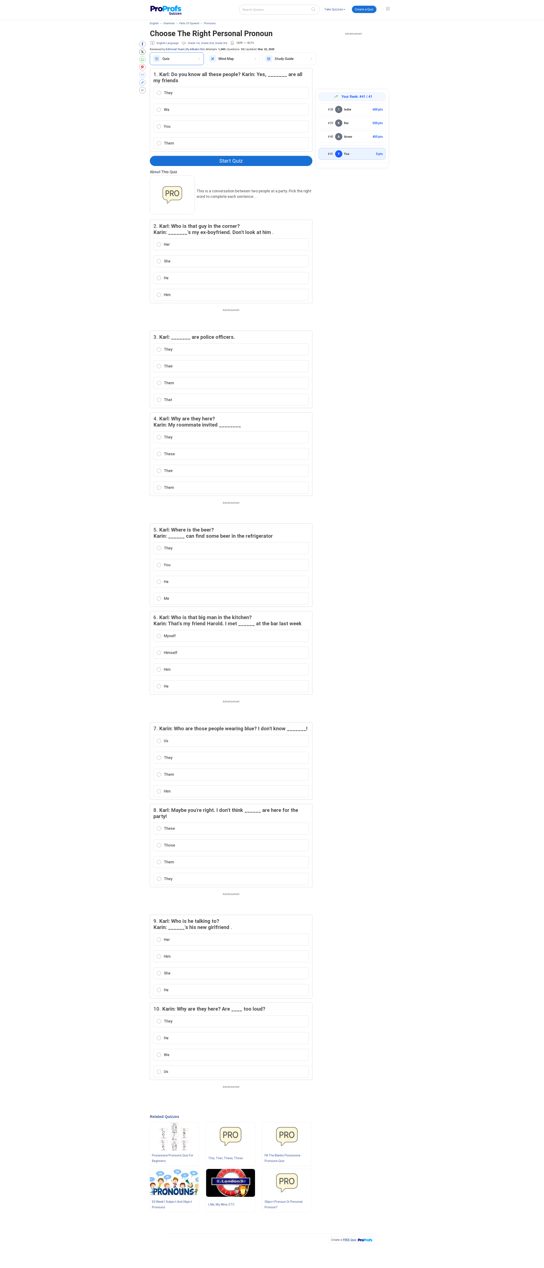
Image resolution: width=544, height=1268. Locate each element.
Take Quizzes (333, 9)
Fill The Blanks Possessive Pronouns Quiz (282, 1158)
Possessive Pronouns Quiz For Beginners (172, 1158)
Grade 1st (194, 43)
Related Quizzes (164, 1117)
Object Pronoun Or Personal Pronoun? (283, 1204)
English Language (167, 43)
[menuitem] (335, 10)
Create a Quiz (364, 9)
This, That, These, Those (225, 1158)
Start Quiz (231, 161)
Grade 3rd (221, 43)
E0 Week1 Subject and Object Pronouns (172, 1204)
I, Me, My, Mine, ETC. (221, 1204)
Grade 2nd (207, 43)
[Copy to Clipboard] (143, 82)
